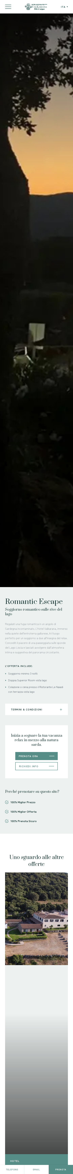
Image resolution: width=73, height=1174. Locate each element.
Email (36, 1169)
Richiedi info (28, 766)
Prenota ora (28, 756)
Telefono (12, 1169)
